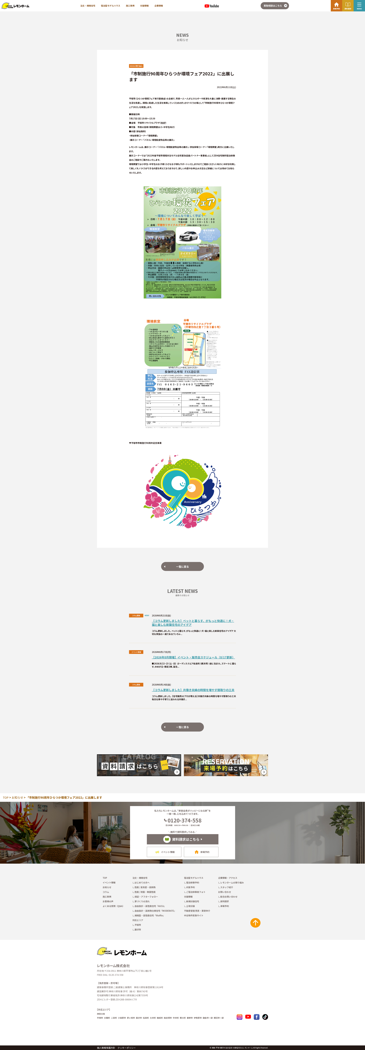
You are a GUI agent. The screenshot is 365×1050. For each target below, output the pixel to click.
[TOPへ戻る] (121, 948)
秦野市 (190, 1017)
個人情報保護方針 (106, 1047)
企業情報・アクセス (227, 877)
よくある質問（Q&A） (113, 906)
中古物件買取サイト (193, 915)
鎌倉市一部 (208, 1017)
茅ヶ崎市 (131, 1017)
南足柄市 (168, 1017)
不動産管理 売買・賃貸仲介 (197, 910)
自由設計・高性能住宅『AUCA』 (150, 906)
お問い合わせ (224, 891)
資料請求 (224, 901)
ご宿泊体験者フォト (195, 891)
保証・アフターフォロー (146, 896)
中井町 (176, 1017)
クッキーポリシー (126, 1047)
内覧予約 (190, 887)
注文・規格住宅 (87, 5)
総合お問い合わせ (228, 896)
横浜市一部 (219, 1017)
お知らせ (17, 797)
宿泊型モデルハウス (110, 5)
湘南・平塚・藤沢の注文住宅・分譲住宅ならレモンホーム (232, 1047)
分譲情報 (144, 5)
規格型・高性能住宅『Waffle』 (150, 915)
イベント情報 (109, 882)
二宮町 (114, 1017)
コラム (106, 891)
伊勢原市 (198, 1017)
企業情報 (158, 5)
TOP (6, 797)
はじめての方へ (142, 882)
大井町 (153, 1017)
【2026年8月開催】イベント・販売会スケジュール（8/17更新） (193, 657)
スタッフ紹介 (226, 887)
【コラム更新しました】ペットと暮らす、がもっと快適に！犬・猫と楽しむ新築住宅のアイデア (193, 623)
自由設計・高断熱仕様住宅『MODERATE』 (155, 910)
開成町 (160, 1017)
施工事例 (130, 5)
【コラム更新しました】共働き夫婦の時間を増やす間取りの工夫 (193, 690)
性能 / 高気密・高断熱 (145, 887)
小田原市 (122, 1017)
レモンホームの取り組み (232, 882)
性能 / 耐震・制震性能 (145, 891)
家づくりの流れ (142, 901)
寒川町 (183, 1017)
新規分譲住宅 (192, 901)
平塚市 (138, 924)
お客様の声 (108, 901)
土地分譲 (190, 906)
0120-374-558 (184, 820)
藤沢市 (138, 929)
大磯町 (107, 1017)
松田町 (146, 1017)
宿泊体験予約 (192, 882)
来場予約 (224, 906)
